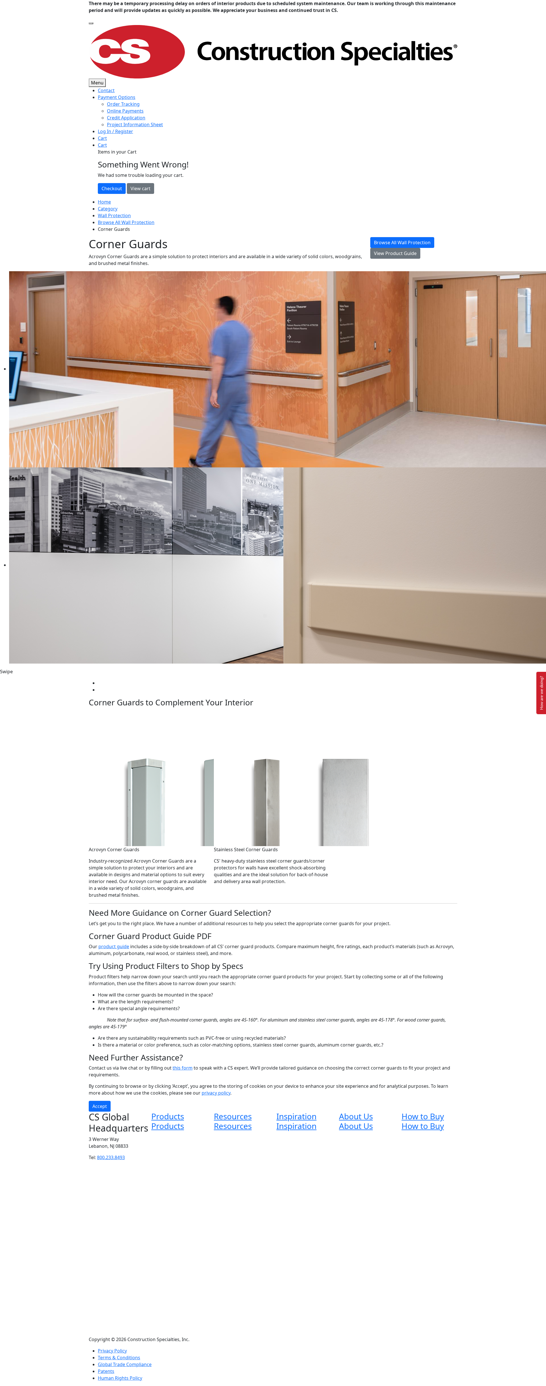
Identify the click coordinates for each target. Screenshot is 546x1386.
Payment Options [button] (116, 97)
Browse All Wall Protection (126, 222)
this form (183, 1068)
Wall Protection (114, 215)
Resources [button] (233, 1116)
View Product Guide (395, 253)
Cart (102, 138)
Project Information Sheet (135, 124)
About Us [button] (356, 1116)
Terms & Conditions (119, 1357)
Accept (99, 1106)
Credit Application (126, 118)
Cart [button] (102, 145)
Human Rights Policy (120, 1378)
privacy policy (216, 1093)
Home (104, 202)
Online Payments (125, 111)
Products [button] (167, 1116)
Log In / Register (115, 131)
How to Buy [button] (423, 1116)
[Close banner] (91, 23)
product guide (113, 946)
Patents (106, 1371)
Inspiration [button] (296, 1116)
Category (107, 209)
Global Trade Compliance (125, 1364)
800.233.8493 (111, 1157)
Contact (106, 90)
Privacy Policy (112, 1351)
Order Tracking (123, 104)
